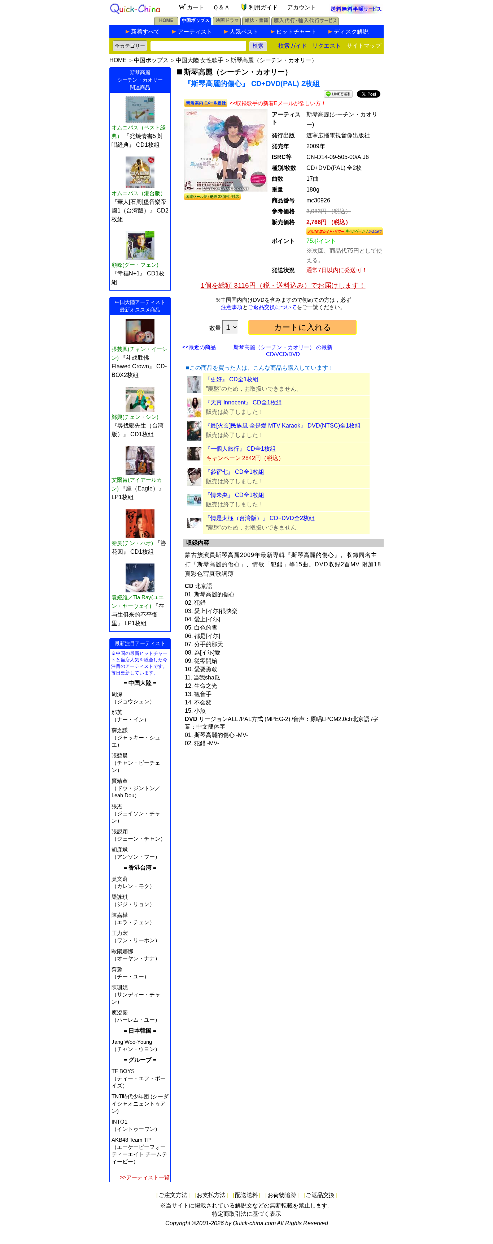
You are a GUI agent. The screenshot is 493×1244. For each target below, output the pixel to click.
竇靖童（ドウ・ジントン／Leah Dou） (136, 788)
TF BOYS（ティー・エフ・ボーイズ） (139, 1078)
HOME (118, 60)
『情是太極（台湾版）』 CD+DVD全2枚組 (260, 518)
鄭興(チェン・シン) (135, 417)
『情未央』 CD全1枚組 (234, 495)
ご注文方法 (172, 1195)
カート (195, 7)
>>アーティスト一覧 (145, 1177)
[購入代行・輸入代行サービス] (305, 23)
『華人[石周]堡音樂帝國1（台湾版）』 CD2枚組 (140, 210)
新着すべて (145, 32)
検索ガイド (292, 46)
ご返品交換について (272, 307)
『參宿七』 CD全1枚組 (234, 472)
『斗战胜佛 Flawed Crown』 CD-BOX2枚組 (139, 366)
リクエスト (326, 46)
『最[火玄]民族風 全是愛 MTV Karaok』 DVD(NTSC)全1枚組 (283, 425)
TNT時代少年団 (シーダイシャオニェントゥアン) (140, 1103)
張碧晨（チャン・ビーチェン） (136, 762)
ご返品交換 (320, 1195)
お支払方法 (211, 1195)
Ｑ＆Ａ (221, 7)
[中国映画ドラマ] (227, 23)
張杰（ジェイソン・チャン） (136, 813)
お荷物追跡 (281, 1195)
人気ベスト (244, 32)
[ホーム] (166, 23)
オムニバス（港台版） (139, 193)
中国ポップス (151, 60)
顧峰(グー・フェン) (135, 265)
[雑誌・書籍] (256, 23)
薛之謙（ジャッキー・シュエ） (136, 737)
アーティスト (195, 32)
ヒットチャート (296, 32)
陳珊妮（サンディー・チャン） (136, 994)
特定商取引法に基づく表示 (246, 1214)
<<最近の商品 (199, 347)
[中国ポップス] (195, 23)
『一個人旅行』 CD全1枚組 (240, 449)
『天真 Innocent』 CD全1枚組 (243, 402)
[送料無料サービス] (356, 12)
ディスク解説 (351, 32)
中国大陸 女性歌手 (199, 60)
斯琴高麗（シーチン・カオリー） (274, 60)
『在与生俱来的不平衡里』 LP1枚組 (138, 614)
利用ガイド (263, 7)
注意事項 (232, 307)
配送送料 (246, 1195)
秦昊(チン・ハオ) (132, 543)
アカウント (301, 7)
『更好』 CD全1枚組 (231, 379)
